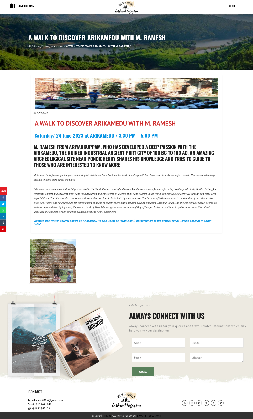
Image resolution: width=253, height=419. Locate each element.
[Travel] (126, 7)
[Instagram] (192, 403)
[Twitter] (221, 403)
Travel (107, 415)
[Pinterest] (206, 403)
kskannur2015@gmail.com (47, 400)
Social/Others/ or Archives (49, 46)
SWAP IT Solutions (149, 415)
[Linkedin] (199, 403)
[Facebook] (213, 403)
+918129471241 (41, 404)
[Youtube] (184, 403)
